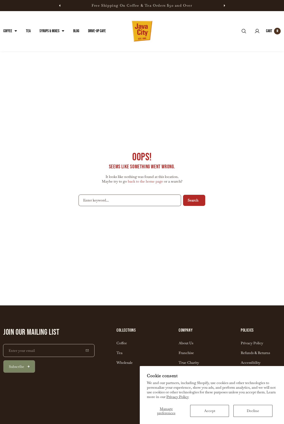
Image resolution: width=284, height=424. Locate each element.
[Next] (224, 5)
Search (193, 200)
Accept (209, 410)
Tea (119, 352)
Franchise (186, 352)
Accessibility (250, 362)
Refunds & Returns (255, 352)
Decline (253, 410)
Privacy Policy (177, 396)
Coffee (121, 343)
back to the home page (145, 181)
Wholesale (124, 362)
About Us (186, 343)
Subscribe (16, 366)
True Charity (189, 362)
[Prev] (59, 5)
